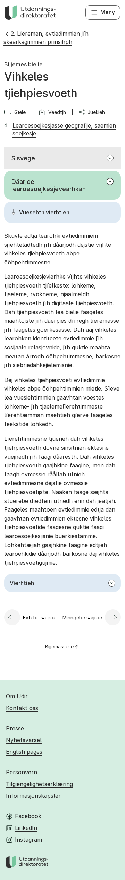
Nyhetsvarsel (24, 740)
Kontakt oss (22, 707)
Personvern (21, 772)
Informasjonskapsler (33, 795)
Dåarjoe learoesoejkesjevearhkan (48, 185)
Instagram (28, 839)
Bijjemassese (59, 646)
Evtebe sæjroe (39, 617)
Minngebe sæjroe (82, 617)
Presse (15, 728)
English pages (24, 751)
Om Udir (17, 696)
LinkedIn (26, 827)
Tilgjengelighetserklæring (39, 783)
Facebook (28, 816)
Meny (107, 12)
